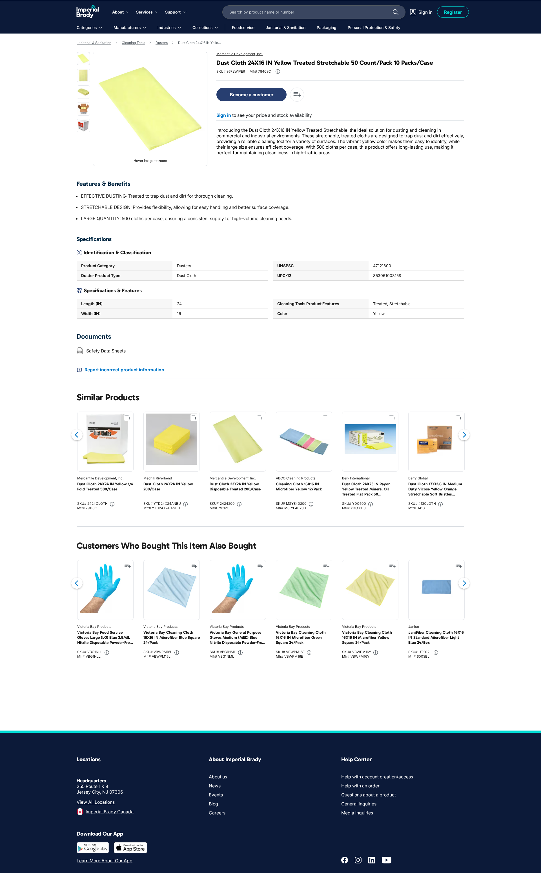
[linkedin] (371, 860)
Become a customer (251, 94)
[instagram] (358, 860)
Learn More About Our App (104, 860)
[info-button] (278, 71)
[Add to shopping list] (127, 417)
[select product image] (83, 58)
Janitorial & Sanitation (94, 43)
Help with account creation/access (377, 777)
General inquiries (358, 804)
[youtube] (386, 860)
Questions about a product (368, 795)
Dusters (162, 43)
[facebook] (344, 860)
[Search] (395, 12)
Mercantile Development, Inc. (239, 54)
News (215, 786)
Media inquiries (357, 813)
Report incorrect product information (124, 369)
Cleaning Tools (133, 43)
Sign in (223, 115)
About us (218, 777)
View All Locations (96, 802)
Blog (213, 804)
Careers (217, 813)
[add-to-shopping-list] (297, 95)
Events (216, 795)
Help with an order (360, 786)
